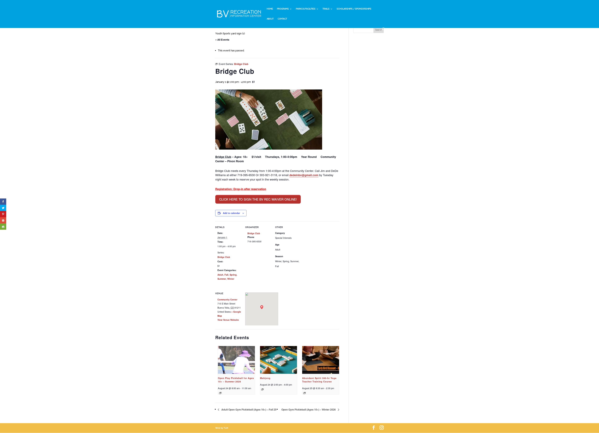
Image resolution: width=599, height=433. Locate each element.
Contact (282, 19)
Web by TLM (221, 428)
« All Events (222, 39)
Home (270, 9)
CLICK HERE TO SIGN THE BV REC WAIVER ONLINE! (258, 199)
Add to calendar (231, 213)
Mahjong (265, 378)
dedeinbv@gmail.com (303, 175)
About (270, 19)
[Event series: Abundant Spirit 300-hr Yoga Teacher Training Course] (304, 393)
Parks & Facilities (305, 9)
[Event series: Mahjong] (262, 389)
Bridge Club (223, 257)
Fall (226, 274)
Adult (220, 274)
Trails (326, 9)
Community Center (227, 299)
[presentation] (236, 360)
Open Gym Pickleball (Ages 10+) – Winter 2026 (308, 409)
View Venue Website (228, 319)
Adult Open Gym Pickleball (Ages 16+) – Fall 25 (248, 409)
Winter (230, 278)
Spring (233, 274)
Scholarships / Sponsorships (354, 9)
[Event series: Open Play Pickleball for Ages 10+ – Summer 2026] (220, 393)
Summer (221, 278)
